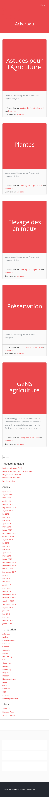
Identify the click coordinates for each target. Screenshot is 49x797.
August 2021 (7, 494)
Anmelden (6, 709)
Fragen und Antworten (11, 474)
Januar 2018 (7, 559)
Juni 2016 (6, 614)
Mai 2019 (6, 520)
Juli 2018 (5, 543)
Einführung (6, 669)
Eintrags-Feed (8, 712)
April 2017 (6, 585)
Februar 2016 (8, 620)
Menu (42, 5)
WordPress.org (8, 715)
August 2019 (7, 510)
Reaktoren (6, 695)
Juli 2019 (5, 514)
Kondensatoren (8, 640)
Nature (5, 682)
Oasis (4, 685)
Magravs (6, 672)
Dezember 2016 (9, 594)
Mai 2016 (6, 617)
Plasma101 (7, 688)
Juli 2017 (5, 575)
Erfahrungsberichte (10, 698)
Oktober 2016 (8, 601)
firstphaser (12, 111)
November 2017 (9, 565)
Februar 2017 (8, 591)
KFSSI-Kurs (7, 643)
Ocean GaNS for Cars (11, 477)
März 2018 (6, 556)
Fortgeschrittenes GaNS (12, 468)
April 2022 (6, 491)
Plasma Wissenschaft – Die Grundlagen (15, 12)
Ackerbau (20, 114)
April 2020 (6, 501)
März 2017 (6, 588)
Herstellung (7, 656)
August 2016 (7, 607)
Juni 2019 (6, 517)
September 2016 (9, 604)
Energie (5, 653)
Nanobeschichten (9, 679)
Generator (6, 663)
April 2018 (6, 552)
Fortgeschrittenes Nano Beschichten (17, 471)
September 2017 (9, 572)
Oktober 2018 (8, 536)
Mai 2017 (6, 581)
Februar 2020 (8, 504)
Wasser (5, 647)
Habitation (6, 666)
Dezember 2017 (9, 562)
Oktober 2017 (8, 568)
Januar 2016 (7, 623)
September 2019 (9, 507)
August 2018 (7, 539)
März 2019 (6, 527)
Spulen (5, 637)
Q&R (4, 692)
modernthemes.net (27, 789)
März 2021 (6, 498)
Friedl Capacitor (8, 481)
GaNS (4, 659)
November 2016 (9, 598)
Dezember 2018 (9, 533)
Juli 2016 (5, 610)
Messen (5, 676)
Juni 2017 (6, 578)
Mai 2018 (6, 549)
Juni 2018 (6, 546)
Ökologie (6, 650)
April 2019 (6, 523)
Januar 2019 (7, 530)
